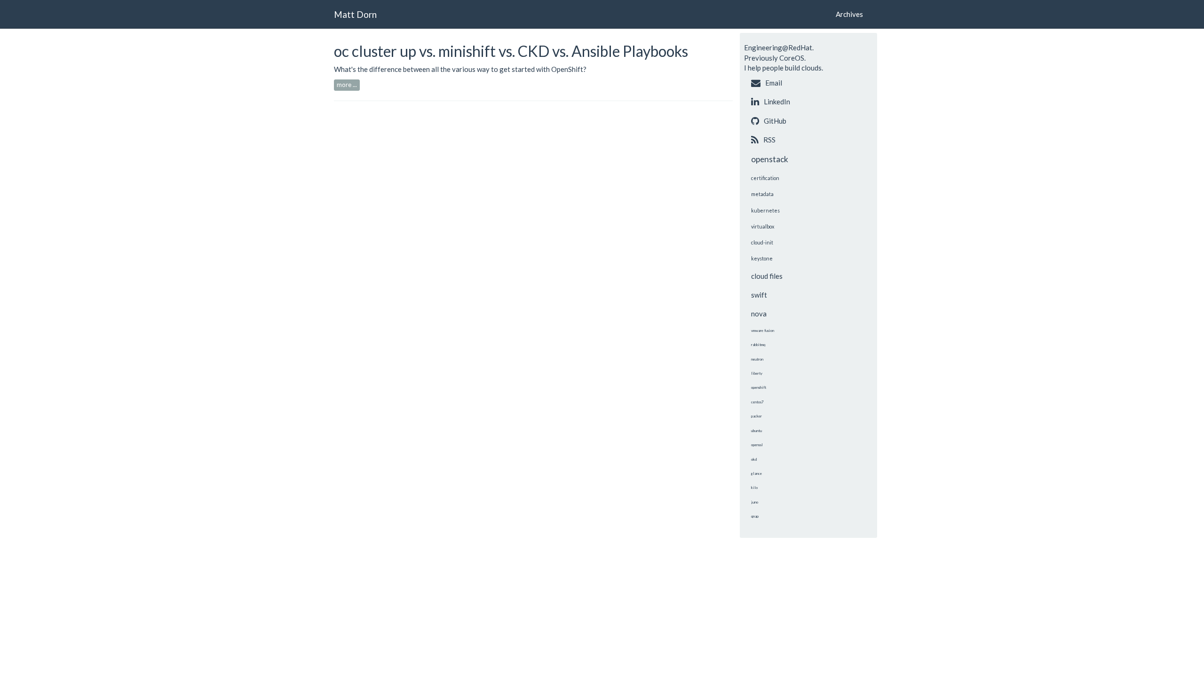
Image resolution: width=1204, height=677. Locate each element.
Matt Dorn (355, 14)
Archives (849, 14)
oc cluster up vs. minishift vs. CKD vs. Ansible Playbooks (511, 51)
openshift (758, 387)
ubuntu (756, 430)
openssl (757, 444)
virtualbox (762, 226)
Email (773, 83)
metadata (762, 194)
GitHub (775, 121)
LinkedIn (777, 101)
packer (756, 416)
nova (759, 313)
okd (754, 459)
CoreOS (791, 58)
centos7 (757, 402)
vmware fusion (762, 330)
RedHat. (801, 47)
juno (754, 502)
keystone (762, 258)
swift (759, 295)
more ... (347, 84)
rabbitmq (758, 344)
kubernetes (765, 210)
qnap (755, 516)
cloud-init (762, 242)
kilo (754, 487)
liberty (756, 373)
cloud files (767, 276)
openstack (769, 159)
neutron (757, 359)
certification (765, 178)
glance (756, 473)
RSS (769, 139)
